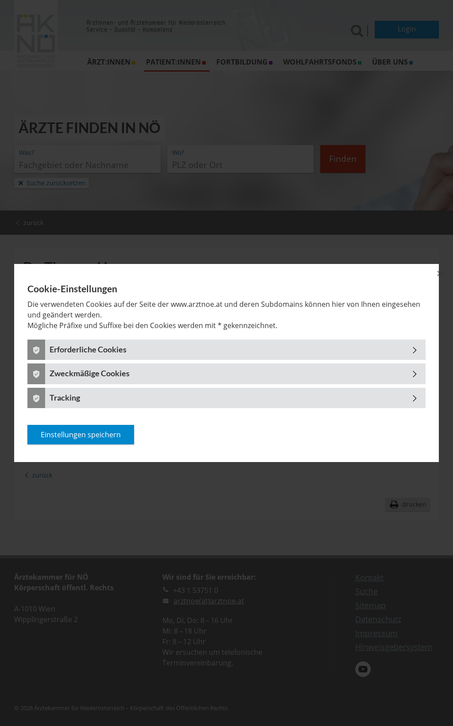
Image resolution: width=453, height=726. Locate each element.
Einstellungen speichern (81, 434)
